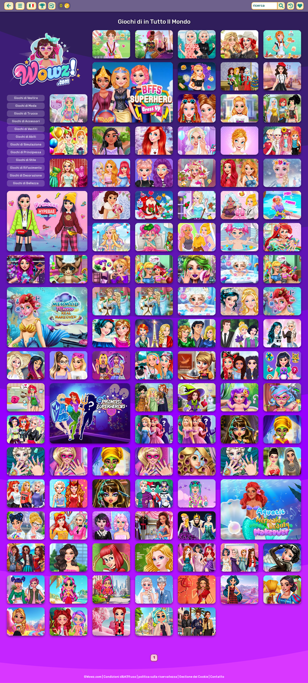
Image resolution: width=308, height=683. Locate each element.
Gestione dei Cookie (193, 677)
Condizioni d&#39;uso (120, 677)
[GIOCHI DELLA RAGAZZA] (47, 60)
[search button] (281, 6)
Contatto (217, 677)
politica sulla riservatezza (157, 677)
